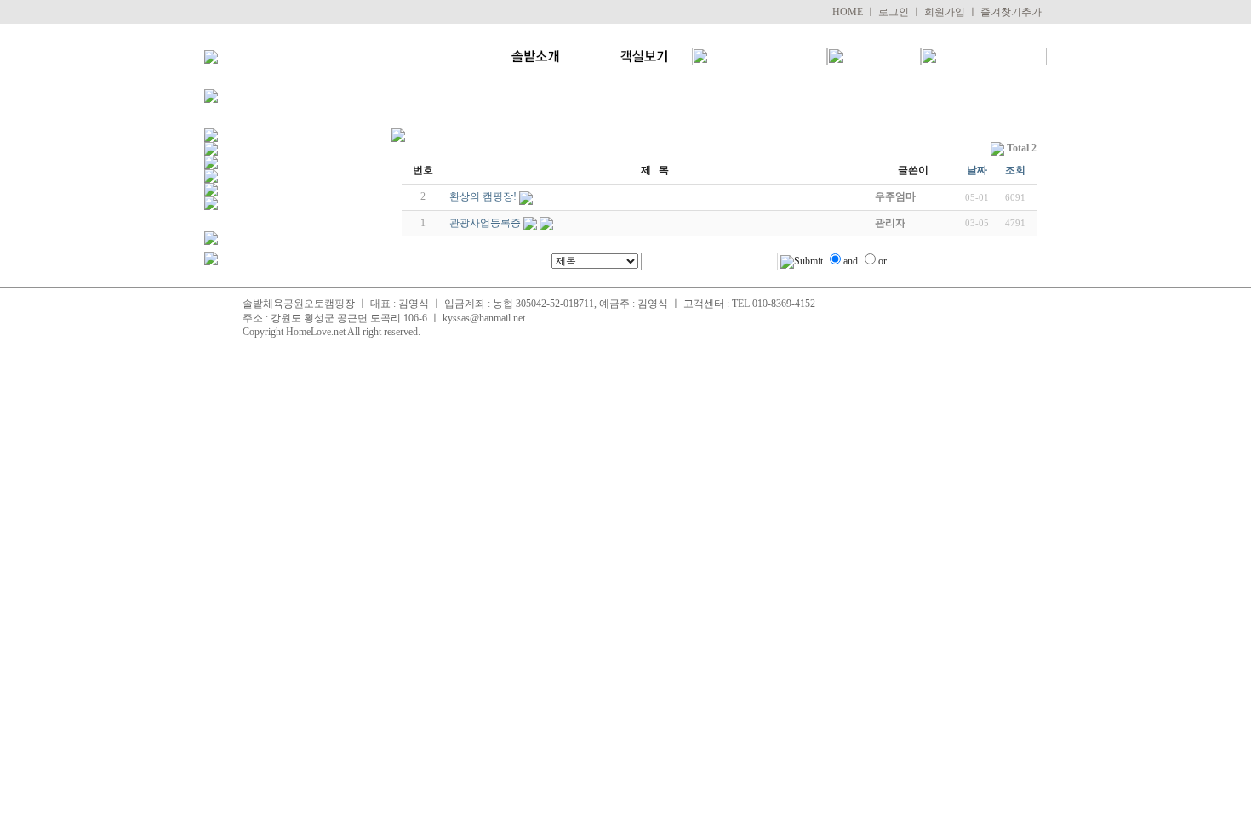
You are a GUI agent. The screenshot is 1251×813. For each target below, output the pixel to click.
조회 (1015, 170)
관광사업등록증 (485, 223)
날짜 (977, 170)
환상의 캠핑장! (483, 196)
